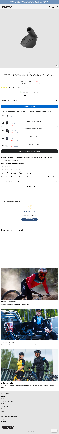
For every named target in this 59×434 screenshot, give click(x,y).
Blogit (2, 403)
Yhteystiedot (4, 419)
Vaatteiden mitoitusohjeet (7, 401)
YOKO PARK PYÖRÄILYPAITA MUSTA (33, 129)
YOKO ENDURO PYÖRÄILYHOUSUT (33, 121)
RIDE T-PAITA (33, 136)
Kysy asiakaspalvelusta (10, 181)
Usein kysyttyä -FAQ (5, 393)
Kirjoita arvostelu (23, 87)
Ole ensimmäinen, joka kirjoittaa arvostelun (29, 219)
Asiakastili (3, 421)
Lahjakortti (3, 396)
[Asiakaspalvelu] (29, 365)
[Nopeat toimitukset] (29, 284)
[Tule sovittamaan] (29, 324)
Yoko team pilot (5, 406)
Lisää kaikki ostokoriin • (29, 151)
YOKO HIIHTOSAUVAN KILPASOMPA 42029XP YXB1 (33, 115)
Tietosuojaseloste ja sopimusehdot (9, 416)
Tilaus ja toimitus (5, 409)
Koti (29, 72)
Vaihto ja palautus (5, 414)
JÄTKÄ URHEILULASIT (34, 145)
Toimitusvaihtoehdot (9, 100)
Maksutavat (3, 411)
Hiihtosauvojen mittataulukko (8, 398)
